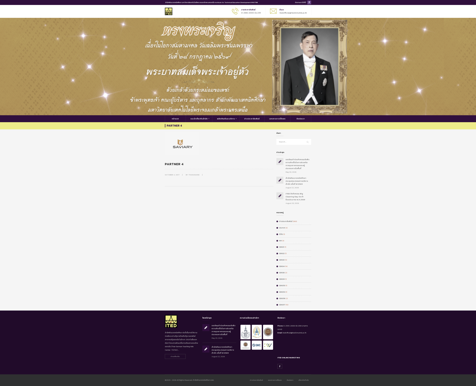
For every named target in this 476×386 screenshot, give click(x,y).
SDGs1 (281, 247)
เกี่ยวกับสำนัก (303, 380)
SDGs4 (281, 266)
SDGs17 (282, 304)
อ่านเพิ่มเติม (175, 356)
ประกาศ (282, 228)
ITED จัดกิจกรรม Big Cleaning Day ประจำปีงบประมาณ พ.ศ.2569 (295, 196)
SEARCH (307, 142)
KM (280, 240)
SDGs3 (281, 260)
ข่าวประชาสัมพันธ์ (252, 118)
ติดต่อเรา (301, 118)
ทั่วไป (281, 234)
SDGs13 (282, 285)
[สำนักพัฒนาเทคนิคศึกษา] (168, 11)
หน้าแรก (175, 118)
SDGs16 (282, 298)
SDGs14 (282, 292)
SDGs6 (282, 272)
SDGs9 (282, 279)
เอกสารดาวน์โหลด (277, 118)
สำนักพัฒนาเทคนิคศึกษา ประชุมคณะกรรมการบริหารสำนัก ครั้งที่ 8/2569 (297, 181)
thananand (194, 175)
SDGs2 (281, 253)
